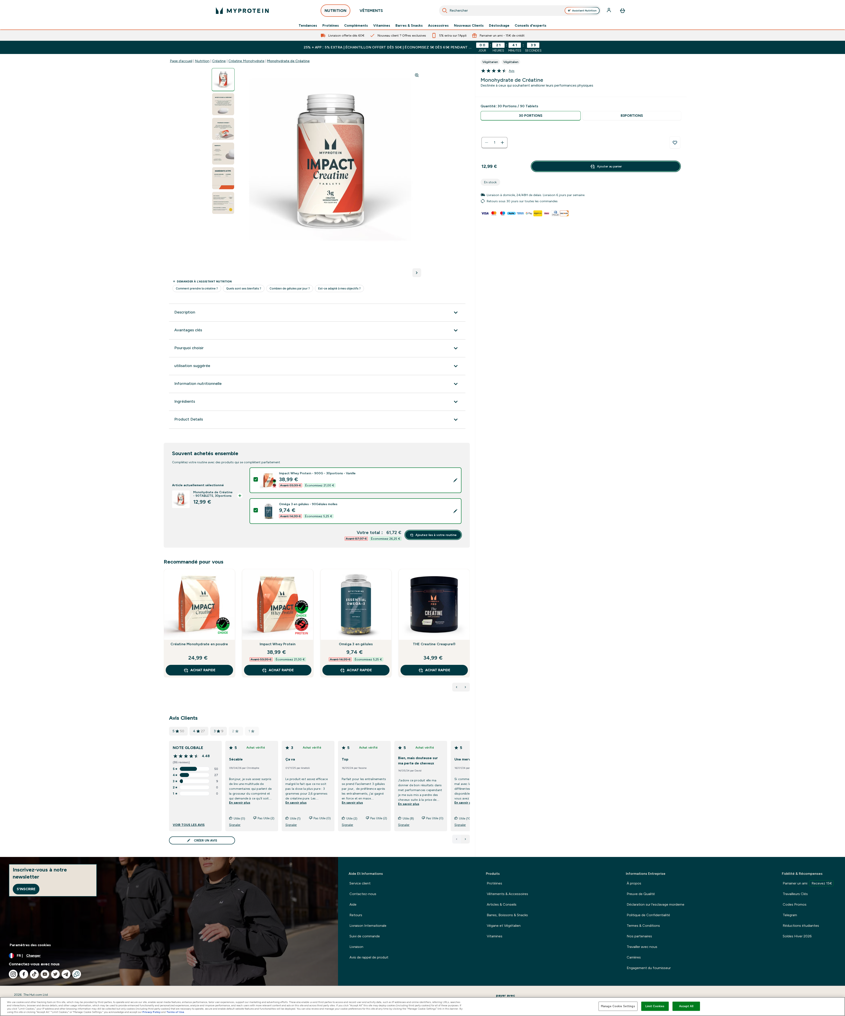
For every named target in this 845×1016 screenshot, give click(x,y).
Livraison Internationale (367, 925)
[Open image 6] (223, 203)
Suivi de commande (364, 936)
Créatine (219, 61)
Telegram (790, 915)
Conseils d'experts (530, 25)
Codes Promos (794, 904)
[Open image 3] (223, 129)
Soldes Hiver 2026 (797, 936)
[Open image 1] (223, 79)
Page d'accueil (181, 61)
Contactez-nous (362, 894)
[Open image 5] (223, 178)
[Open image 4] (223, 153)
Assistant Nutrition (584, 10)
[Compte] (609, 10)
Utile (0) (239, 818)
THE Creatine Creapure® (434, 644)
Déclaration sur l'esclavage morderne (655, 904)
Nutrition (202, 61)
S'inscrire (26, 889)
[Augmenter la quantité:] (502, 142)
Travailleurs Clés (795, 894)
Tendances (308, 25)
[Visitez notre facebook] (23, 974)
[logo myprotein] (242, 10)
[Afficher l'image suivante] (416, 272)
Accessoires (438, 25)
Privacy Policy (151, 1012)
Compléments (356, 25)
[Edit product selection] (455, 480)
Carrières (634, 957)
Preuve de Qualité (641, 894)
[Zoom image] (416, 75)
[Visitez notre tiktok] (34, 974)
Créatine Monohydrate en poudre (199, 644)
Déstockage (499, 25)
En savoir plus (239, 802)
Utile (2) (351, 818)
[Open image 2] (223, 104)
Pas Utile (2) (266, 818)
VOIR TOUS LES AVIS (189, 825)
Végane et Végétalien (504, 925)
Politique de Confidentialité (648, 915)
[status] (494, 142)
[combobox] (520, 10)
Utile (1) (295, 818)
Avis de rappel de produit (368, 957)
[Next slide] (469, 633)
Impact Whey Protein (278, 644)
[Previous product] (456, 687)
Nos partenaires (639, 936)
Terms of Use (175, 1012)
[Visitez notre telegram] (66, 974)
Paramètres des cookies (30, 945)
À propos (634, 883)
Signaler (235, 825)
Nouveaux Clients (469, 25)
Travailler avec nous (642, 947)
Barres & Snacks (409, 25)
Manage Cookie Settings (618, 1006)
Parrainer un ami (807, 883)
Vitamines (381, 25)
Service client (360, 883)
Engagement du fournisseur (649, 968)
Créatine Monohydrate (246, 61)
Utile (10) (465, 818)
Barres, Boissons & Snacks (507, 915)
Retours (355, 915)
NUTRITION (335, 10)
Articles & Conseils (501, 904)
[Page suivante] (465, 839)
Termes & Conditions (643, 925)
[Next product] (465, 687)
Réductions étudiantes (801, 925)
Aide (352, 904)
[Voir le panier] (622, 10)
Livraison (356, 947)
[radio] (531, 116)
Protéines (330, 25)
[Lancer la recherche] (445, 10)
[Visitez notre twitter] (55, 974)
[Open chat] (76, 974)
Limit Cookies (654, 1006)
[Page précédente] (456, 839)
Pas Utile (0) (322, 818)
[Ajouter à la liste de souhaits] (674, 142)
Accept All (686, 1006)
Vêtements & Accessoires (507, 894)
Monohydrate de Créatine (288, 61)
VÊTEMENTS (371, 10)
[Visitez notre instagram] (13, 974)
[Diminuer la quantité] (486, 142)
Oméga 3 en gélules (356, 644)
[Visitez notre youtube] (44, 974)
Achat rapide (202, 670)
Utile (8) (408, 818)
